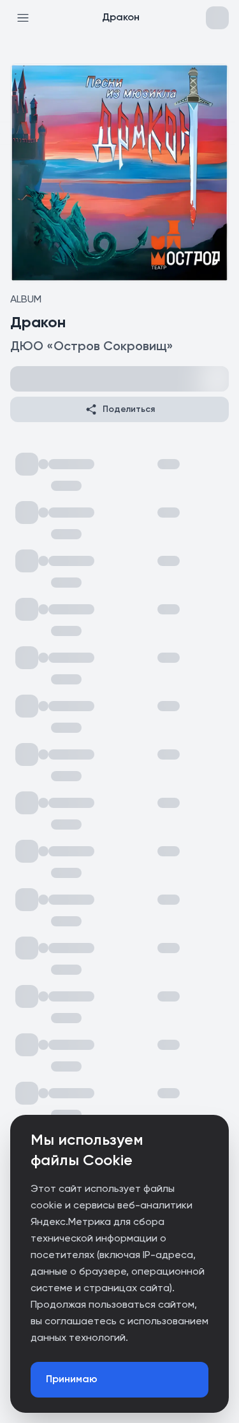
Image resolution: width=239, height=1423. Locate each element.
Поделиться (129, 409)
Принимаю (72, 1380)
